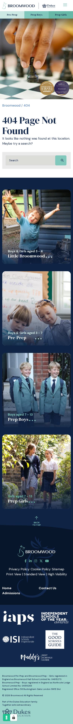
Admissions (11, 593)
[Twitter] (41, 561)
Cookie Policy (41, 569)
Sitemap (58, 569)
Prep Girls (61, 14)
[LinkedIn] (30, 561)
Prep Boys (36, 14)
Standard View (34, 574)
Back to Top (36, 523)
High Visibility (57, 574)
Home (6, 588)
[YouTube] (47, 561)
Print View (13, 574)
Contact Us (47, 588)
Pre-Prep (12, 14)
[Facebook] (26, 561)
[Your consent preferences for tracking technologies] (13, 717)
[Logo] (28, 5)
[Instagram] (35, 561)
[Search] (60, 160)
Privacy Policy (19, 569)
